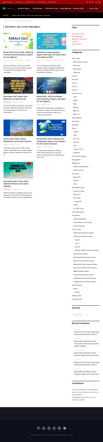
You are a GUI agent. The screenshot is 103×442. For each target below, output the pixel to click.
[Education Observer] (11, 8)
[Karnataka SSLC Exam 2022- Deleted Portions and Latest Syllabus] (18, 170)
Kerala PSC (77, 177)
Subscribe (93, 8)
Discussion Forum (30, 2)
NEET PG (76, 111)
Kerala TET (77, 194)
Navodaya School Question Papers (85, 268)
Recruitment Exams (78, 187)
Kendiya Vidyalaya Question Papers (86, 250)
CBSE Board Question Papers (83, 236)
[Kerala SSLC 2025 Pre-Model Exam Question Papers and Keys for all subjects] (51, 85)
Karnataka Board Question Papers (84, 257)
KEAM (75, 100)
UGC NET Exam (78, 208)
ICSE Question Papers (80, 254)
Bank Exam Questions (79, 39)
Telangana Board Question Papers (84, 281)
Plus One (76, 139)
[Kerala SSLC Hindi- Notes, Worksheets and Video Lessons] (18, 128)
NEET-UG (76, 114)
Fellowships (76, 121)
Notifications (76, 163)
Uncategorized (77, 299)
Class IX (74, 76)
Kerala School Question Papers (14, 60)
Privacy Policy (77, 44)
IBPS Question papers (80, 62)
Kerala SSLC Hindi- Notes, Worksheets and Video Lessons (18, 140)
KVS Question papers (79, 156)
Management (76, 160)
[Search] (99, 2)
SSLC (38, 104)
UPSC (75, 184)
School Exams (76, 229)
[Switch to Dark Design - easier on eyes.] (96, 2)
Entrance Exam (52, 2)
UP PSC (75, 180)
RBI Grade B (77, 69)
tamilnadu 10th (76, 296)
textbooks (76, 153)
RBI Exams (76, 65)
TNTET (75, 205)
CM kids (76, 132)
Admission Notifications (81, 166)
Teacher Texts (78, 149)
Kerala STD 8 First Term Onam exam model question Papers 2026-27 (86, 333)
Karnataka (7, 102)
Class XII (74, 90)
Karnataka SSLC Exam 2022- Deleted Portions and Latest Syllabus (16, 183)
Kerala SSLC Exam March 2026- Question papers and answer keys (86, 354)
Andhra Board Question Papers (83, 233)
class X (77, 243)
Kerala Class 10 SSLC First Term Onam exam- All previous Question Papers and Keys (32, 15)
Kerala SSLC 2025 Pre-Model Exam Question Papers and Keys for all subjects (51, 98)
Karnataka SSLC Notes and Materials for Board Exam (15, 97)
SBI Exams (76, 72)
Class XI (74, 86)
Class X (74, 83)
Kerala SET (78, 201)
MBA (74, 104)
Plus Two (76, 142)
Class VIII (75, 79)
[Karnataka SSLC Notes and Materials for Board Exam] (18, 85)
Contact (74, 41)
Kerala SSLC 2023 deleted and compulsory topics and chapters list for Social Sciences (51, 141)
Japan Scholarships (79, 219)
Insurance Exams (78, 191)
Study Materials (41, 2)
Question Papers (7, 2)
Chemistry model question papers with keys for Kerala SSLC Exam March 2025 (51, 54)
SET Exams (77, 198)
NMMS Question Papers (81, 271)
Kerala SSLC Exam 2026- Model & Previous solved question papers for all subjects (18, 54)
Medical (76, 107)
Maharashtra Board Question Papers (85, 264)
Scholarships (19, 2)
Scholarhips (76, 215)
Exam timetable (77, 118)
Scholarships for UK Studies (82, 222)
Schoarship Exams (78, 212)
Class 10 (77, 292)
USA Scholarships (79, 226)
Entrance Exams (78, 170)
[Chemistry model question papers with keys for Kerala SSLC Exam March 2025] (51, 41)
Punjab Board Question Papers (83, 275)
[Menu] (4, 8)
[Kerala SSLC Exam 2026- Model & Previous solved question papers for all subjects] (18, 41)
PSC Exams (75, 173)
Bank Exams (76, 58)
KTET (75, 135)
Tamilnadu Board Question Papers (84, 278)
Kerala (6, 144)
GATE (75, 97)
